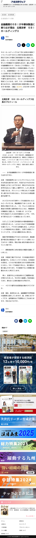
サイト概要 (4, 530)
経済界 (19, 87)
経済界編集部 (9, 39)
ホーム (3, 521)
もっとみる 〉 (30, 516)
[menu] (2, 2)
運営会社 (21, 521)
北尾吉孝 (5, 331)
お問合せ (3, 524)
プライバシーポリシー (24, 527)
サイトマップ (22, 524)
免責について (22, 530)
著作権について (5, 533)
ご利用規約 (4, 527)
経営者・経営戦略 (8, 14)
